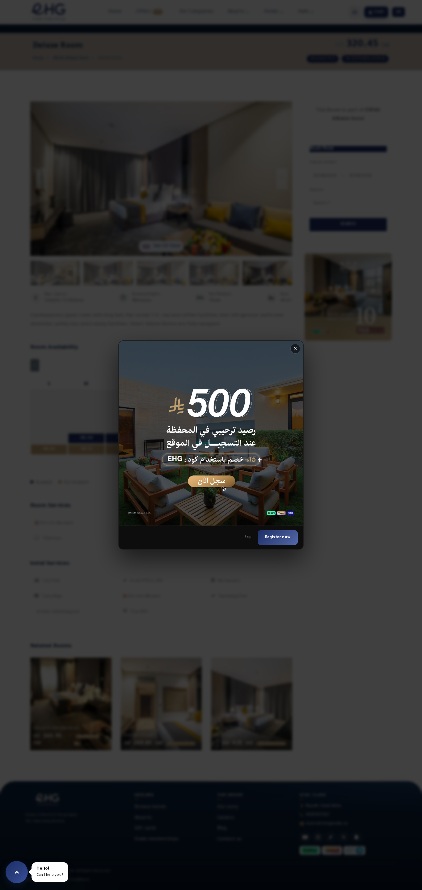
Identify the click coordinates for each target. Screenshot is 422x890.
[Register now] (211, 433)
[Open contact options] (17, 872)
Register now (277, 537)
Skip (247, 537)
